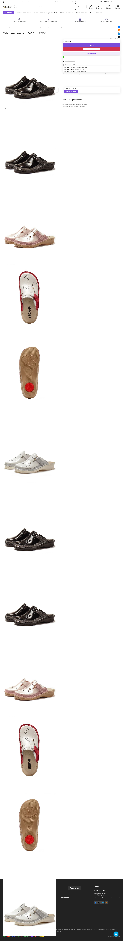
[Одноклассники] (119, 30)
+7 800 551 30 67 (103, 2)
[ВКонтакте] (119, 27)
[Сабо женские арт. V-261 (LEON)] (29, 560)
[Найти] (84, 7)
